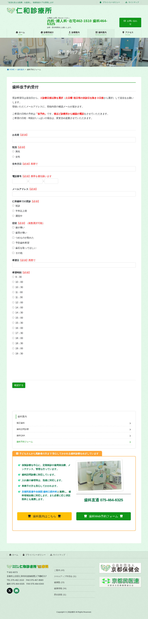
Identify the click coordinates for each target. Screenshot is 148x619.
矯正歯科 (21, 423)
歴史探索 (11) (60, 594)
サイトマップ (133, 2)
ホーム (15, 555)
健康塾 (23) (59, 582)
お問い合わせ (132, 22)
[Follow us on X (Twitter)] (10, 591)
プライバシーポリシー (111, 2)
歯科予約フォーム (25, 442)
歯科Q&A (21, 435)
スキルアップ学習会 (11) (65, 576)
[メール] (16, 591)
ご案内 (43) (59, 570)
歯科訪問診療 (23, 429)
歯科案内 (22, 416)
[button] (44, 516)
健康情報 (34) (60, 588)
